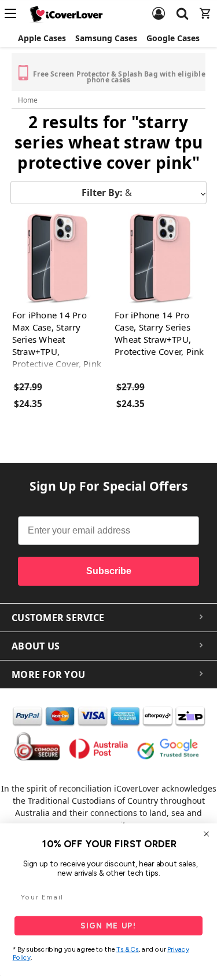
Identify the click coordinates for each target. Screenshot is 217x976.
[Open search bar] (182, 6)
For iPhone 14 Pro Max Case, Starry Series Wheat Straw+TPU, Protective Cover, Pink (57, 339)
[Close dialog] (206, 834)
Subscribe (108, 571)
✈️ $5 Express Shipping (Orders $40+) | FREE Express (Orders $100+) (157, 73)
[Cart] (205, 6)
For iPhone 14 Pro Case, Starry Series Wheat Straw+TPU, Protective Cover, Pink (159, 333)
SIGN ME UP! (108, 925)
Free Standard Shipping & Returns (60, 69)
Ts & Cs (127, 949)
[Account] (158, 6)
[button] (108, 192)
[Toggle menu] (14, 13)
